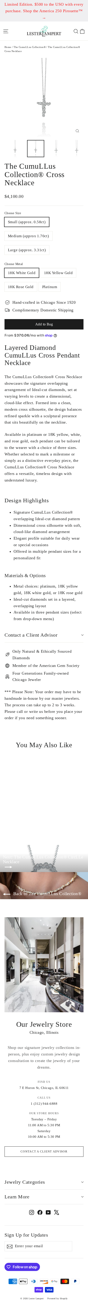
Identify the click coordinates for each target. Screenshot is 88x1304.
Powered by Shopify (57, 1298)
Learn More (17, 1197)
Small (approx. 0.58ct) (27, 222)
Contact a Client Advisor (31, 635)
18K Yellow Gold (58, 273)
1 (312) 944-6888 (44, 1103)
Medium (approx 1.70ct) (28, 236)
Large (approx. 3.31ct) (27, 250)
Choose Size (13, 213)
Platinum (49, 287)
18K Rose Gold (21, 287)
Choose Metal (14, 264)
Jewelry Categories (25, 1182)
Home (8, 47)
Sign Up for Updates (26, 1235)
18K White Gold (21, 273)
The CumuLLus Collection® (30, 47)
